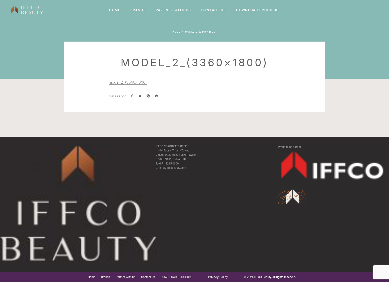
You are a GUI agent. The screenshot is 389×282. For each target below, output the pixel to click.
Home (114, 10)
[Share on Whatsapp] (156, 96)
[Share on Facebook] (132, 96)
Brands (138, 10)
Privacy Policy (218, 277)
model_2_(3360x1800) (128, 82)
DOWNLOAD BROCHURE (258, 10)
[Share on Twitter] (140, 96)
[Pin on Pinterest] (148, 96)
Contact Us (213, 10)
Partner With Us (173, 10)
